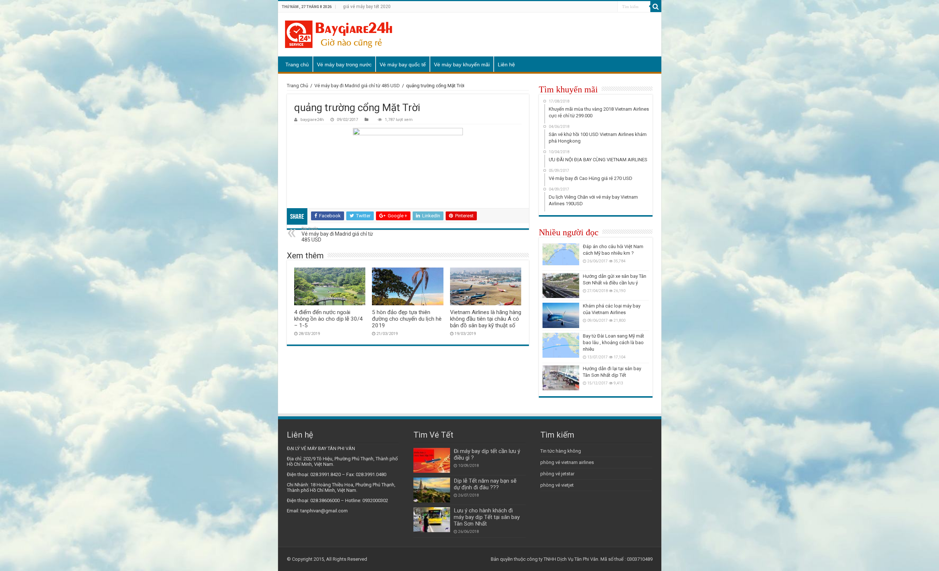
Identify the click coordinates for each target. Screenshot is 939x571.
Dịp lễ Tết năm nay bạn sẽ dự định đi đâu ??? (485, 484)
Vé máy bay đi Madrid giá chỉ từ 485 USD (357, 85)
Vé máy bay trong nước (344, 64)
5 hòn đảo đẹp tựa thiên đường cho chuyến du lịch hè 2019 (407, 319)
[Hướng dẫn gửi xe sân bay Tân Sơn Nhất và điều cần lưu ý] (560, 285)
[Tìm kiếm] (655, 6)
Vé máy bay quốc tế (403, 64)
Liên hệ (506, 64)
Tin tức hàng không (560, 451)
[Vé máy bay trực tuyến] (339, 34)
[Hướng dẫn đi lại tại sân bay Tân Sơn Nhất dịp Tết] (560, 377)
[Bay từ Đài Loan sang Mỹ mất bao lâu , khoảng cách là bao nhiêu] (560, 345)
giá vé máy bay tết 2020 (367, 6)
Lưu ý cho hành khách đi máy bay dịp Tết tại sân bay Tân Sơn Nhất (487, 517)
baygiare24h (312, 119)
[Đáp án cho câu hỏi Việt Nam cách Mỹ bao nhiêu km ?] (560, 255)
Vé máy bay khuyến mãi (462, 64)
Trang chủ (297, 64)
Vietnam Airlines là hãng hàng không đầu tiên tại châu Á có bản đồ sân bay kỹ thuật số (485, 319)
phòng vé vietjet (557, 485)
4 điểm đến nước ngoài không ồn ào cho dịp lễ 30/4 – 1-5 (328, 319)
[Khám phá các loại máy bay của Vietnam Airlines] (560, 315)
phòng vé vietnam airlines (567, 462)
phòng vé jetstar (557, 473)
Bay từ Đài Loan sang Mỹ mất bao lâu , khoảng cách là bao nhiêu (613, 342)
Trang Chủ (297, 85)
